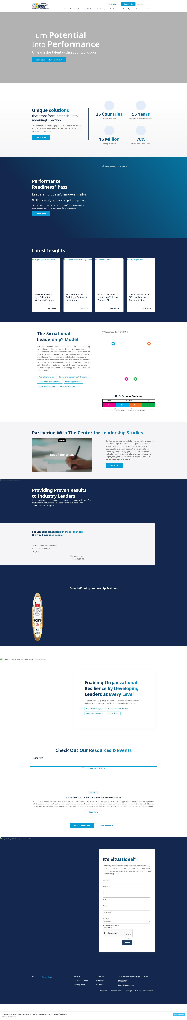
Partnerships (100, 981)
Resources (99, 985)
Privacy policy (12, 1016)
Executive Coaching (47, 386)
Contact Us (128, 4)
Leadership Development (49, 381)
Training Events (79, 985)
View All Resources (82, 825)
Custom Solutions (67, 386)
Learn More (41, 137)
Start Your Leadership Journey (49, 60)
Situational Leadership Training (73, 377)
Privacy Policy (116, 991)
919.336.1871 (111, 4)
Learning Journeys (72, 381)
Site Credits (103, 991)
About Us (77, 977)
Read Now (93, 812)
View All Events (106, 825)
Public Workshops (46, 377)
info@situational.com (126, 985)
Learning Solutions (81, 981)
